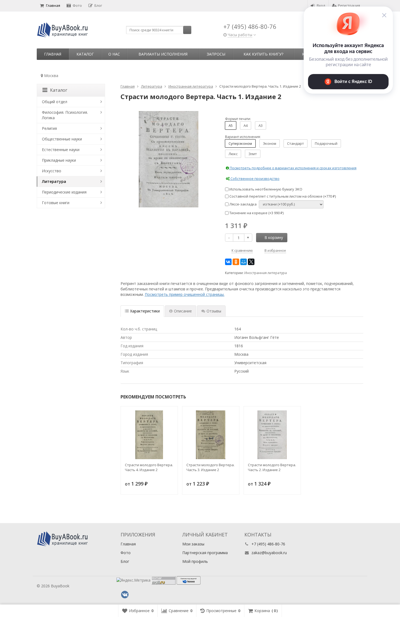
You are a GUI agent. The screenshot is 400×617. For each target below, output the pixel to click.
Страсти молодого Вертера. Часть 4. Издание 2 (149, 467)
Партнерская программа (205, 552)
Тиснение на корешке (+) (256, 212)
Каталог (85, 54)
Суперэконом (240, 143)
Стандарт (295, 143)
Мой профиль (195, 561)
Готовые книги (55, 202)
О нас (114, 54)
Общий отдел (54, 101)
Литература (54, 181)
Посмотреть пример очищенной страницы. (184, 294)
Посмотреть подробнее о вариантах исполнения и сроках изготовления (292, 167)
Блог (98, 5)
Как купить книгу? (263, 54)
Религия (49, 128)
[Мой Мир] (243, 262)
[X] (251, 262)
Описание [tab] (183, 311)
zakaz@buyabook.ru (269, 552)
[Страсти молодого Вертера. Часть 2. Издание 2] (272, 434)
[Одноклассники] (236, 262)
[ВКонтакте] (228, 262)
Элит (252, 153)
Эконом (269, 143)
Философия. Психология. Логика (65, 115)
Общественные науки (62, 139)
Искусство (51, 170)
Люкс (233, 153)
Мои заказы (193, 544)
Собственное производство (254, 178)
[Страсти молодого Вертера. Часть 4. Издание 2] (149, 434)
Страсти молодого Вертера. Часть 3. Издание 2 (210, 467)
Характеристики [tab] (145, 311)
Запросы (216, 54)
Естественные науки (60, 149)
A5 (231, 125)
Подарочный (326, 143)
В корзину (273, 237)
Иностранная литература (265, 273)
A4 (246, 125)
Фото (77, 5)
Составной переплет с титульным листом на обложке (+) (282, 196)
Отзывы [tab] (214, 311)
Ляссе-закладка (243, 204)
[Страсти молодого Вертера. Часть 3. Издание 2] (210, 434)
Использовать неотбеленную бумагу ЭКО (265, 189)
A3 (261, 125)
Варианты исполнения (163, 54)
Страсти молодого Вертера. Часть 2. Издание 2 (272, 467)
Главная (53, 5)
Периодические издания (64, 192)
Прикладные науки (59, 160)
